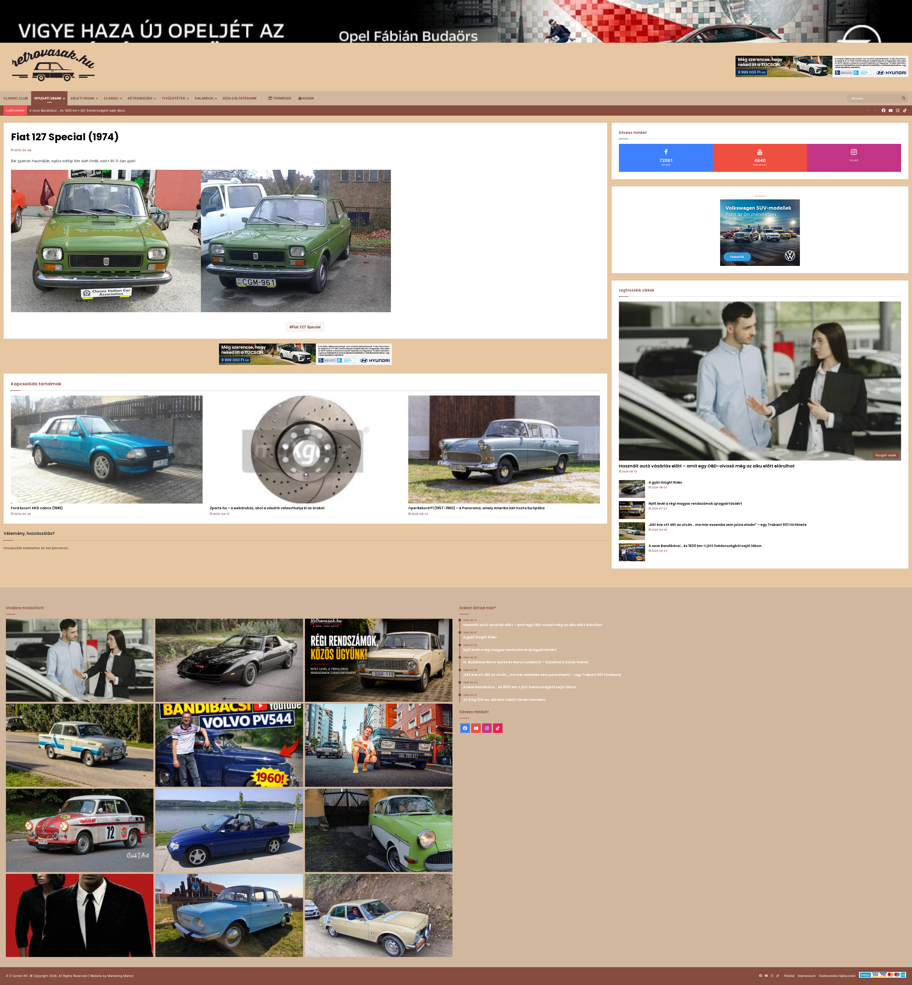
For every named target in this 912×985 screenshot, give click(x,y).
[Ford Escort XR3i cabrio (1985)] (107, 450)
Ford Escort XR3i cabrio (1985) (37, 508)
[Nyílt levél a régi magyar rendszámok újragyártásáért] (632, 510)
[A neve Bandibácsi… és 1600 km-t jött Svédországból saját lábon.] (632, 552)
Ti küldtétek (173, 98)
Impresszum (807, 976)
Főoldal (789, 976)
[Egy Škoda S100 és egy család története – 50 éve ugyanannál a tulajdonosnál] (229, 915)
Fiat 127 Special (306, 327)
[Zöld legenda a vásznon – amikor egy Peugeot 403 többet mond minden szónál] (79, 915)
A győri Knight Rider (665, 482)
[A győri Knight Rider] (632, 489)
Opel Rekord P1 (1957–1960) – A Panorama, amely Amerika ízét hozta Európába (476, 508)
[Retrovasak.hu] (51, 67)
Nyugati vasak (48, 98)
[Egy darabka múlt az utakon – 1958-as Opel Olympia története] (378, 830)
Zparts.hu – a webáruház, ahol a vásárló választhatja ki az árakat (267, 508)
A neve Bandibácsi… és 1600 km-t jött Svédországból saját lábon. (705, 545)
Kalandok (204, 98)
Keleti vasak (83, 98)
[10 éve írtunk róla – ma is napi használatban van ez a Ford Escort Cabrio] (229, 830)
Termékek (282, 98)
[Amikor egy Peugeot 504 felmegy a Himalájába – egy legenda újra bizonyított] (378, 915)
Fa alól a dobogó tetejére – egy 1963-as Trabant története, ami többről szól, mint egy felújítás (99, 110)
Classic (111, 98)
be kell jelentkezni (54, 548)
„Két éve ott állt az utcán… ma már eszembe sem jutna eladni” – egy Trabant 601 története (728, 524)
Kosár (308, 98)
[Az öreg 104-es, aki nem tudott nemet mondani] (378, 745)
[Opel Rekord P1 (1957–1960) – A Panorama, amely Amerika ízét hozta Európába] (504, 450)
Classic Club (15, 98)
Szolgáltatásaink (240, 98)
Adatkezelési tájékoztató (837, 976)
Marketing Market (120, 976)
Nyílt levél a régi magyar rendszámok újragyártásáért (695, 503)
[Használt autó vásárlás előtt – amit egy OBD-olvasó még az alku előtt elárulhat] (79, 660)
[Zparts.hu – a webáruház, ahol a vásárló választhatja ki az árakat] (305, 450)
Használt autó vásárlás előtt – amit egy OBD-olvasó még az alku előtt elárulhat (707, 466)
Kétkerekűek (140, 98)
